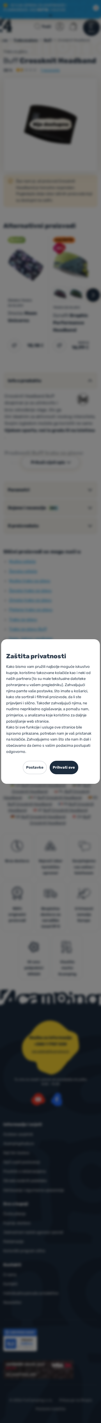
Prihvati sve (64, 767)
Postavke (34, 767)
